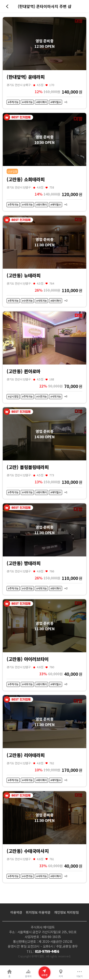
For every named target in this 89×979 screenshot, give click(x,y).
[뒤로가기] (8, 6)
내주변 (44, 975)
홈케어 (28, 976)
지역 (61, 976)
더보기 (79, 976)
